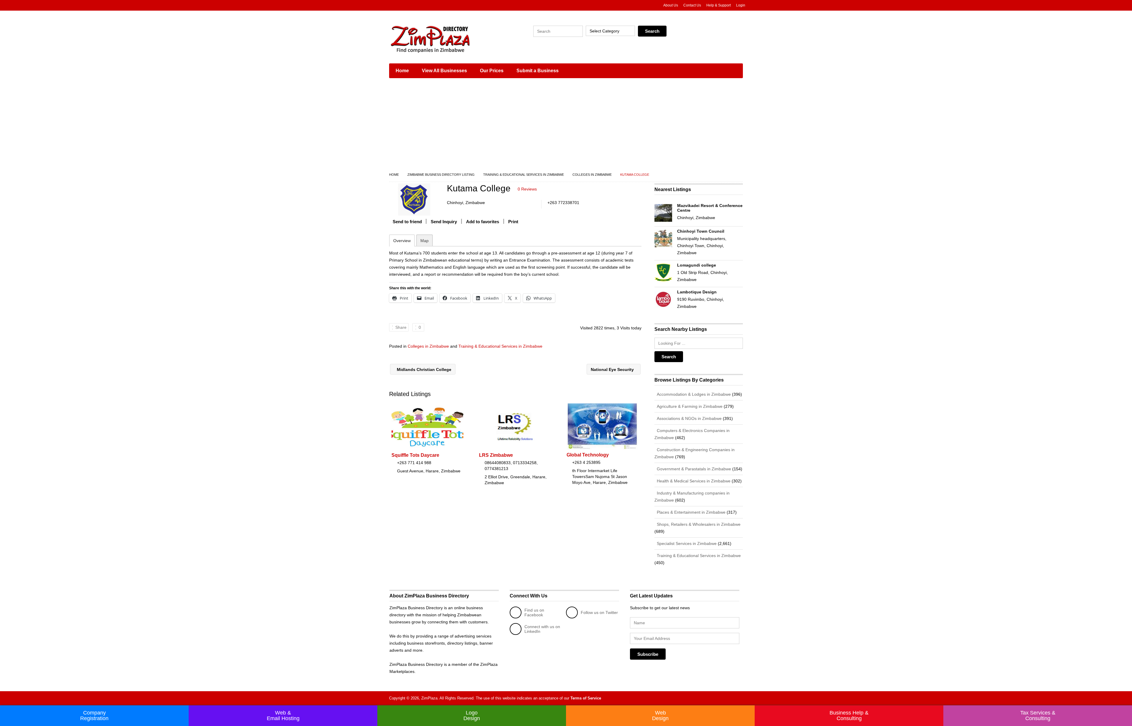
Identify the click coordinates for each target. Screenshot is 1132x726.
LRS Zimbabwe (496, 455)
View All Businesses (444, 70)
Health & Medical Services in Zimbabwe (693, 481)
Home (402, 70)
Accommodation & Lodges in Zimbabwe (693, 394)
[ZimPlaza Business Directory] (445, 38)
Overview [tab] (402, 240)
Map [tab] (424, 240)
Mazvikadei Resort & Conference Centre (710, 208)
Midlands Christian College (423, 369)
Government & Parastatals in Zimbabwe (693, 469)
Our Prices (492, 70)
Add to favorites (482, 221)
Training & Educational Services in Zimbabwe (523, 174)
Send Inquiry (444, 221)
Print (513, 221)
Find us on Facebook (534, 612)
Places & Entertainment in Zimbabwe (690, 512)
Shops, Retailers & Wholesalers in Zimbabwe (698, 524)
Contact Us (692, 5)
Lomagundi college (696, 265)
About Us (670, 5)
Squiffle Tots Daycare (415, 455)
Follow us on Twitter (599, 612)
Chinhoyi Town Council (700, 231)
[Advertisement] (566, 127)
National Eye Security (613, 369)
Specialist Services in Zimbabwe (686, 543)
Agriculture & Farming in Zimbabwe (689, 406)
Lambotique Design (697, 292)
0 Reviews (527, 189)
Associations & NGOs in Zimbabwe (689, 418)
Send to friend (407, 221)
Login (740, 5)
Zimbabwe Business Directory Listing (441, 174)
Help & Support (718, 5)
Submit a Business (537, 70)
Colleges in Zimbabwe (592, 174)
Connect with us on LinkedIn (542, 629)
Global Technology (588, 454)
